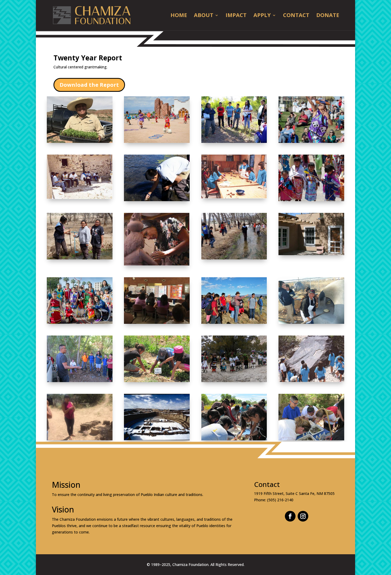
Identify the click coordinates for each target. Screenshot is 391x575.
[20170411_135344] (80, 257)
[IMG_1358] (80, 380)
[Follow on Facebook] (290, 516)
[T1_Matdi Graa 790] (311, 199)
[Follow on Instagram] (303, 516)
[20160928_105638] (234, 141)
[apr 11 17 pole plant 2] (234, 257)
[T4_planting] (157, 380)
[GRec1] (234, 197)
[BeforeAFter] (311, 253)
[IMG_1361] (311, 438)
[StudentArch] (80, 438)
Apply (262, 16)
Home (178, 16)
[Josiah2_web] (311, 141)
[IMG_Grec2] (234, 322)
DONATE (327, 16)
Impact (236, 16)
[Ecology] (157, 199)
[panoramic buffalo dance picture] (234, 380)
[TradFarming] (80, 141)
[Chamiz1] (157, 264)
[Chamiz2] (311, 380)
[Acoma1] (80, 197)
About (203, 16)
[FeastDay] (157, 141)
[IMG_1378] (234, 438)
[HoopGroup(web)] (80, 322)
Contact (296, 16)
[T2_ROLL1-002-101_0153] (311, 322)
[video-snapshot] (157, 322)
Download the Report (89, 84)
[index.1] (157, 438)
